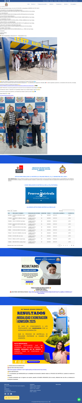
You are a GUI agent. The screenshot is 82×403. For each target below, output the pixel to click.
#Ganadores (11, 95)
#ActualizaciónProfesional (4, 95)
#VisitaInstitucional (21, 85)
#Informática (31, 85)
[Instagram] (7, 1)
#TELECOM (2, 85)
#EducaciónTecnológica (13, 85)
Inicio (29, 4)
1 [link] (59, 245)
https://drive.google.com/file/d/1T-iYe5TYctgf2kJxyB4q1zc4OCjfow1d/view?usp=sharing (27, 369)
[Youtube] (9, 1)
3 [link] (63, 245)
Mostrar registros (12, 210)
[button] (11, 213)
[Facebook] (5, 1)
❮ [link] (57, 245)
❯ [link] (73, 245)
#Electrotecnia (26, 85)
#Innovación (7, 85)
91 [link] (71, 245)
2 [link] (61, 245)
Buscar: (60, 210)
